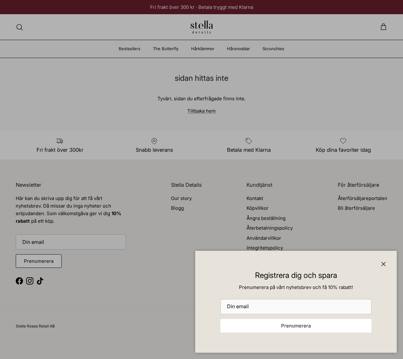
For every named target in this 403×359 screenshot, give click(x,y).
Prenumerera (296, 326)
